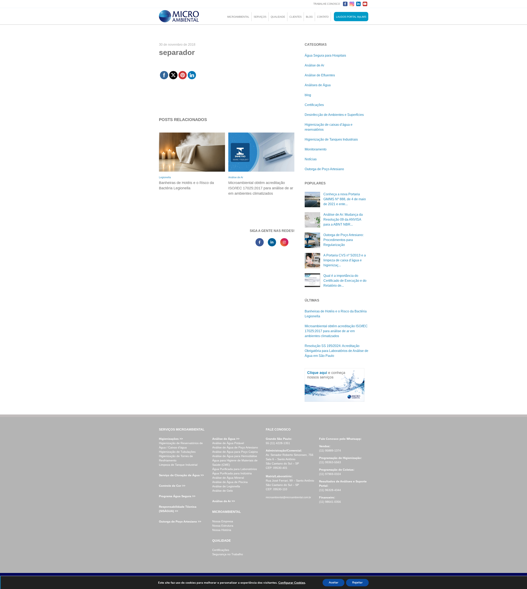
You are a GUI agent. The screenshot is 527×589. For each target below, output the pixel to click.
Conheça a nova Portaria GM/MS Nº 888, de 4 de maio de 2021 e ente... (344, 199)
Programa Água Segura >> (177, 496)
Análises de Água (318, 85)
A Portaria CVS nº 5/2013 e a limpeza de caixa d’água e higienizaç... (344, 260)
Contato (323, 16)
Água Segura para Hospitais (325, 55)
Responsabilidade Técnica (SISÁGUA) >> (177, 509)
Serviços (260, 16)
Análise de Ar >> (223, 501)
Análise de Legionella (226, 486)
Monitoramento (315, 149)
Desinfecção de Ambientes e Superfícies (334, 114)
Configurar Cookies (291, 582)
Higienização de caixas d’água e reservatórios (328, 127)
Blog (309, 16)
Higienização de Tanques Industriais (331, 139)
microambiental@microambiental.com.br (288, 497)
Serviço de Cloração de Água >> (181, 475)
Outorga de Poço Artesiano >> (180, 521)
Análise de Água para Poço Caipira (235, 451)
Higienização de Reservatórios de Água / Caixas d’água (181, 445)
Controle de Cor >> (172, 485)
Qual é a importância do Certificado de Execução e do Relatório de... (344, 280)
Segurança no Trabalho (227, 554)
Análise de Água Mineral (228, 477)
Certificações (314, 105)
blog (308, 95)
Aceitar (333, 582)
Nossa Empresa (222, 521)
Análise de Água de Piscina (230, 482)
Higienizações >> (171, 438)
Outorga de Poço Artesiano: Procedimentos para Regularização (343, 240)
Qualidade (278, 16)
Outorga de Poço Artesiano (324, 169)
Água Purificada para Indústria (232, 473)
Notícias (311, 159)
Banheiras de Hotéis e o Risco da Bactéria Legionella (186, 185)
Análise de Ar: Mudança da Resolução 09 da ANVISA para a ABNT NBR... (343, 219)
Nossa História (221, 530)
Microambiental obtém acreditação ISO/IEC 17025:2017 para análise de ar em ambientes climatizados (260, 188)
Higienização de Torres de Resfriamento (176, 458)
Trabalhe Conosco (326, 4)
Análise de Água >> (225, 438)
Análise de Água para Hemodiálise (234, 456)
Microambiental (238, 16)
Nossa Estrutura (222, 525)
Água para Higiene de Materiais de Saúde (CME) (235, 462)
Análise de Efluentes (320, 75)
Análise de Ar (235, 177)
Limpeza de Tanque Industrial (178, 464)
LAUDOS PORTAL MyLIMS (351, 16)
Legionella (165, 177)
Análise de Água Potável (228, 443)
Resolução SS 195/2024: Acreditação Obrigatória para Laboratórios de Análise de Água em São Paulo (336, 350)
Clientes (295, 16)
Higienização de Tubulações (177, 451)
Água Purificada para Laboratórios (234, 469)
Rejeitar (357, 582)
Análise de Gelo (222, 490)
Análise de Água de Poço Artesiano (235, 447)
